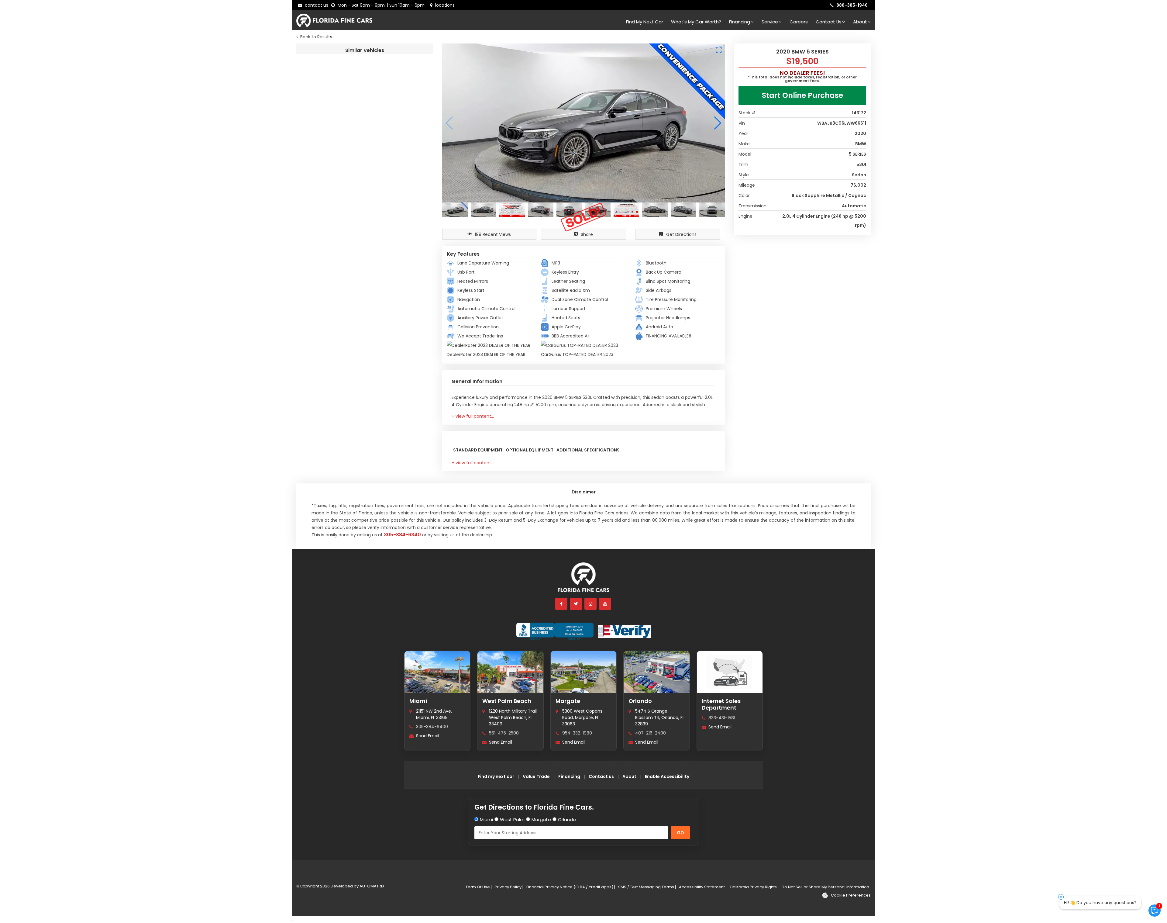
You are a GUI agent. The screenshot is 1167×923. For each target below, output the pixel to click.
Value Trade (536, 776)
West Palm (512, 819)
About (860, 22)
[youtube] (605, 604)
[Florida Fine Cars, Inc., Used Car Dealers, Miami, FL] (555, 631)
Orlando (640, 701)
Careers (799, 22)
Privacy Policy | (509, 887)
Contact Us (829, 22)
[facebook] (561, 604)
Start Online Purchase (802, 95)
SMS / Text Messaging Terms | (647, 887)
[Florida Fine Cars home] (583, 580)
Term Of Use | (479, 887)
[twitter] (576, 604)
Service (770, 22)
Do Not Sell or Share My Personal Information (825, 887)
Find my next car (644, 22)
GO (680, 833)
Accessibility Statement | (703, 887)
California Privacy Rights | (754, 887)
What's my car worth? (696, 22)
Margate (568, 701)
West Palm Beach (506, 701)
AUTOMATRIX (371, 886)
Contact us (601, 776)
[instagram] (590, 604)
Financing (739, 22)
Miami (418, 701)
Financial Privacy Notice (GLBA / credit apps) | (570, 887)
